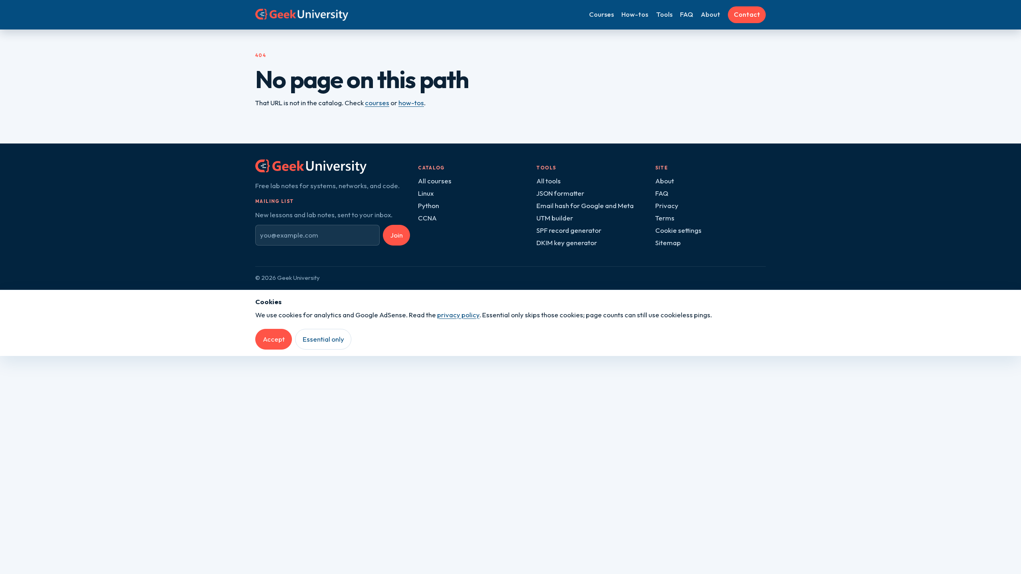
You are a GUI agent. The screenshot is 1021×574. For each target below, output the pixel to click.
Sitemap (668, 242)
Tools (664, 14)
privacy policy (458, 315)
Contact (747, 14)
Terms (664, 218)
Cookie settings (678, 230)
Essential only (323, 339)
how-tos (411, 102)
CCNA (427, 218)
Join (396, 235)
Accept (274, 339)
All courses (434, 181)
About (710, 14)
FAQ (686, 14)
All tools (548, 181)
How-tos (634, 14)
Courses (601, 14)
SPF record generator (568, 230)
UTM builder (554, 218)
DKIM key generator (566, 242)
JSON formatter (560, 193)
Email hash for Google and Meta (585, 205)
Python (428, 205)
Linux (426, 193)
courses (377, 102)
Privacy (666, 205)
